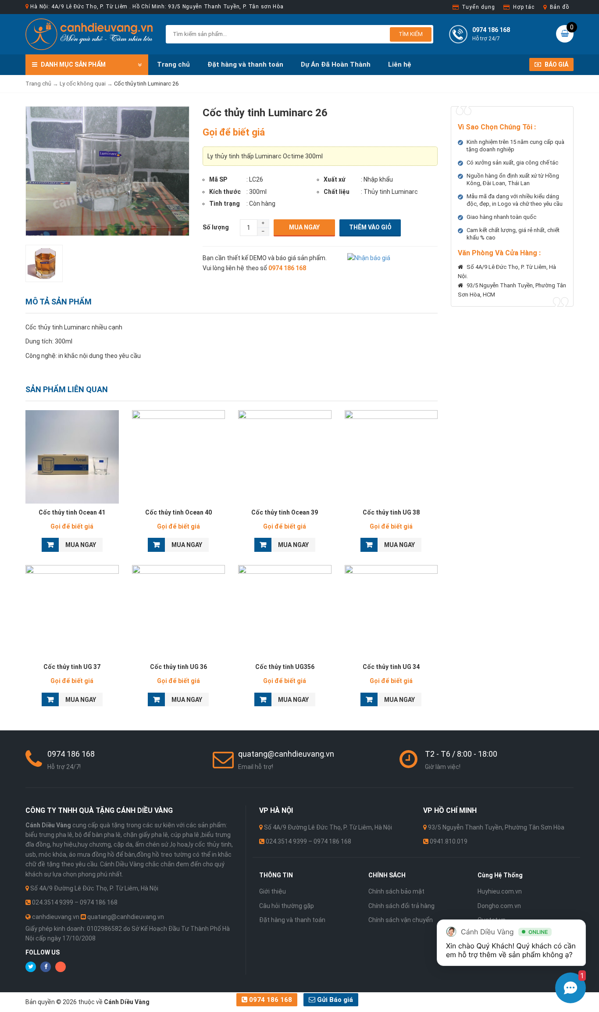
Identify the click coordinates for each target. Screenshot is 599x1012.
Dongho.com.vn (499, 905)
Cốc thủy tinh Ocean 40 (178, 512)
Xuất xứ (335, 179)
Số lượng (216, 227)
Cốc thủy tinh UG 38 (391, 512)
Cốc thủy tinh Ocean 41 (72, 512)
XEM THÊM (72, 454)
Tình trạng (224, 203)
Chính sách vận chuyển (400, 919)
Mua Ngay (304, 227)
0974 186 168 (269, 1000)
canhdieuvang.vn (55, 916)
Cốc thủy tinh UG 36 (178, 666)
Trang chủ (173, 64)
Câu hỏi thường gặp (286, 905)
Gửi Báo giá (334, 1000)
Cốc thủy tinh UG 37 (71, 666)
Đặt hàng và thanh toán (245, 64)
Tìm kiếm (411, 34)
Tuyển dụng (478, 7)
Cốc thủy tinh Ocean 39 (284, 512)
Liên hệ (399, 64)
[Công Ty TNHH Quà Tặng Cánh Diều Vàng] (89, 33)
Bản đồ (559, 7)
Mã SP (218, 179)
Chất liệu (336, 191)
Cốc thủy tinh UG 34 (391, 666)
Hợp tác (523, 7)
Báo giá (555, 64)
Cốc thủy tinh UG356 (284, 666)
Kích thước (225, 191)
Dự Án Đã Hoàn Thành (336, 64)
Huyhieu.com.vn (500, 891)
